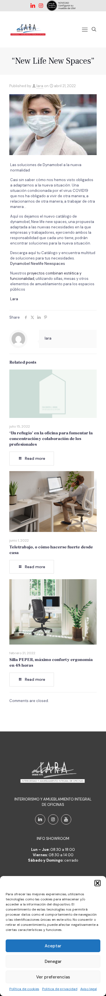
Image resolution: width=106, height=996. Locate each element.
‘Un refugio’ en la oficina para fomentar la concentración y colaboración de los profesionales (51, 438)
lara (39, 85)
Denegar (53, 961)
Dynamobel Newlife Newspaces (37, 263)
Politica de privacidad (59, 989)
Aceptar (53, 946)
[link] (61, 5)
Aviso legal (88, 989)
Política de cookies (24, 989)
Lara (14, 299)
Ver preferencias (53, 977)
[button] (97, 883)
